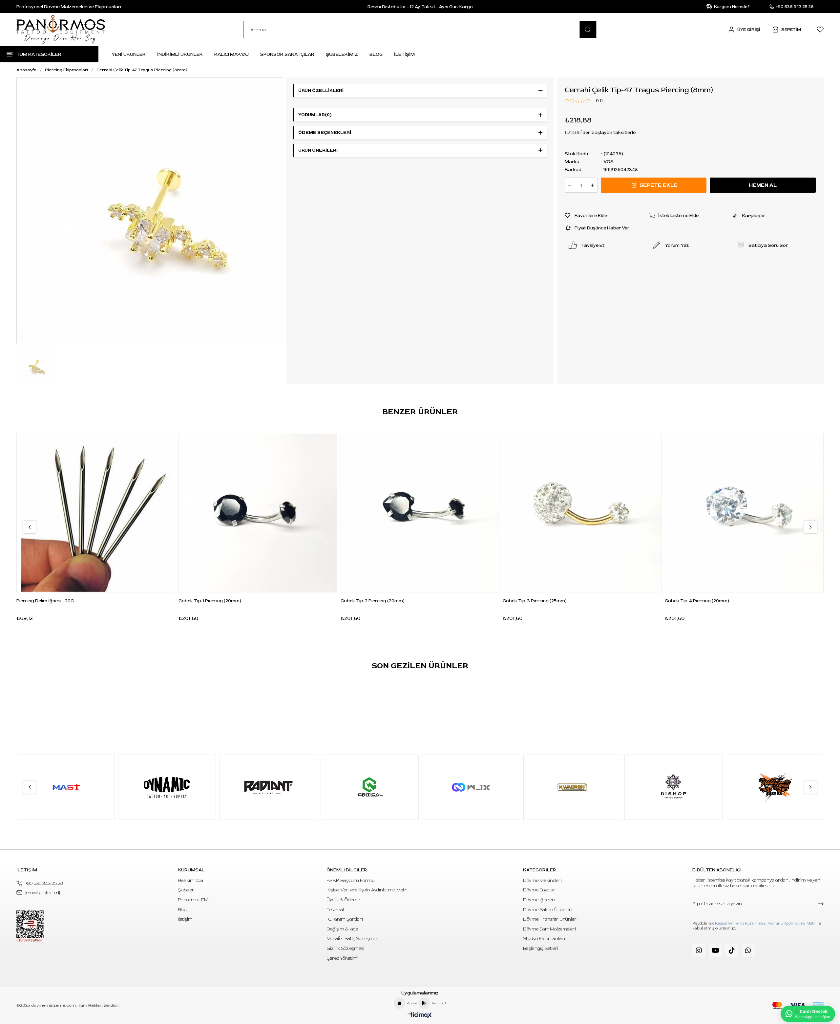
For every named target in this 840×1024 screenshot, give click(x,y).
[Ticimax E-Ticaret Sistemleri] (420, 1015)
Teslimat (335, 909)
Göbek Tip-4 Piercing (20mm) (697, 601)
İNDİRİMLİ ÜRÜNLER (180, 54)
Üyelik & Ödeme (343, 900)
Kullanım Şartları (344, 919)
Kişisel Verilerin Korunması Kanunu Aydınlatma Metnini (768, 923)
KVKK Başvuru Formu (350, 880)
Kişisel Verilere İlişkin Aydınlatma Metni (367, 890)
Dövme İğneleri (539, 900)
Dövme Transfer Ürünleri (550, 919)
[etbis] (30, 926)
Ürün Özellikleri (321, 90)
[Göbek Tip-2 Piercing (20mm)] (420, 512)
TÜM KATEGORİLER (38, 54)
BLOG (376, 54)
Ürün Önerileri (318, 150)
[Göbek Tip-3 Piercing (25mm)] (582, 512)
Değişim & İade (342, 929)
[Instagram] (698, 950)
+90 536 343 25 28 (44, 883)
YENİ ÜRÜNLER (129, 54)
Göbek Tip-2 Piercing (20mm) (373, 601)
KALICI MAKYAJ (231, 54)
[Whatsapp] (748, 950)
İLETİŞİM (404, 54)
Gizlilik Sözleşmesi (345, 948)
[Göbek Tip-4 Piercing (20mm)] (744, 512)
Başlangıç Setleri (540, 948)
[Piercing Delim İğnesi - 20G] (95, 512)
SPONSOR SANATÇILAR (287, 54)
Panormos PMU (195, 900)
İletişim (185, 919)
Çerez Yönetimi (342, 958)
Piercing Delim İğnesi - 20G (45, 601)
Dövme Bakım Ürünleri (547, 909)
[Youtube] (715, 950)
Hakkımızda (190, 880)
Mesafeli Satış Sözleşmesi (352, 938)
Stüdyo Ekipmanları (544, 938)
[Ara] (588, 29)
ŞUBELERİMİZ (342, 54)
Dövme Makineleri (542, 880)
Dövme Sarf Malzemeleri (549, 929)
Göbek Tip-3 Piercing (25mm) (535, 601)
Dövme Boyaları (539, 890)
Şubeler (186, 890)
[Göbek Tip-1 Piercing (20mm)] (257, 512)
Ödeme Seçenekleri (324, 132)
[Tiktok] (731, 950)
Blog (182, 909)
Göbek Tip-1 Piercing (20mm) (209, 601)
